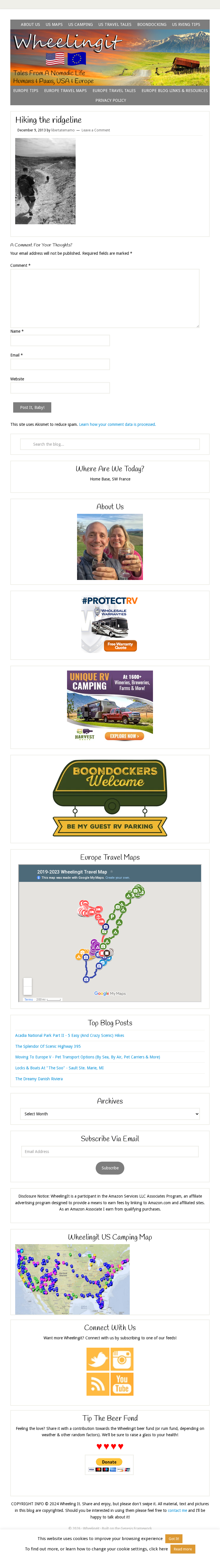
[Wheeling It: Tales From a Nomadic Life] (110, 36)
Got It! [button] (174, 1539)
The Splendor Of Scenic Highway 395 (48, 1046)
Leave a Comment (96, 130)
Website (17, 379)
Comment (20, 265)
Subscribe (110, 1168)
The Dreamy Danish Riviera (39, 1079)
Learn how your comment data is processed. (117, 424)
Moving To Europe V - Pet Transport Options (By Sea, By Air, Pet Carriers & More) (87, 1057)
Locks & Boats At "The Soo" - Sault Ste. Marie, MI (59, 1068)
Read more (183, 1549)
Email (16, 355)
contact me (177, 1510)
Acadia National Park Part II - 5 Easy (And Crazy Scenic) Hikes (69, 1035)
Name (17, 331)
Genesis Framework (136, 1529)
